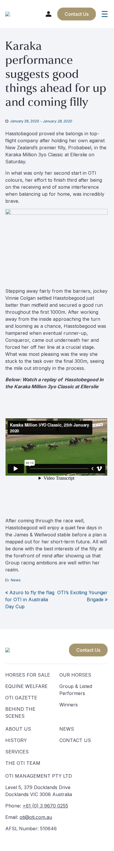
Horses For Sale (27, 675)
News (16, 580)
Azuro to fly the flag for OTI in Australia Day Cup (29, 599)
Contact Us (88, 650)
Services (17, 752)
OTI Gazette (21, 698)
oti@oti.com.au (36, 817)
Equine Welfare (26, 686)
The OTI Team (22, 763)
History (16, 740)
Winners (68, 705)
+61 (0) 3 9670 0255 (45, 806)
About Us (18, 729)
